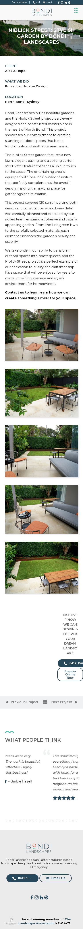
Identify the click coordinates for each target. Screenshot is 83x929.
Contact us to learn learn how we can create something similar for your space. (40, 295)
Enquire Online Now (70, 674)
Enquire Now (19, 2)
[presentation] (11, 786)
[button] (6, 821)
